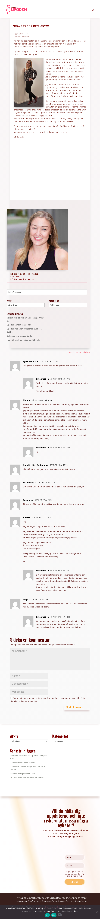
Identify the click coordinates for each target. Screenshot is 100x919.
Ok (47, 915)
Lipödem (17, 36)
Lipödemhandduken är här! (19, 325)
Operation (25, 36)
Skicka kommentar (75, 707)
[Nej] (96, 912)
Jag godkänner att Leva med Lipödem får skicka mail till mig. (75, 874)
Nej (53, 915)
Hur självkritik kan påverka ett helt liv (23, 340)
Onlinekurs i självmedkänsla (19, 336)
